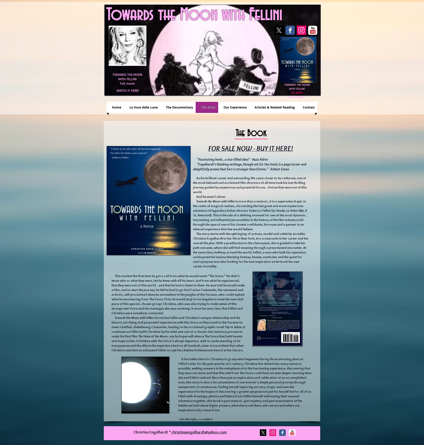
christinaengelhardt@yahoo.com (199, 432)
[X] (279, 30)
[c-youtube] (312, 30)
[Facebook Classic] (290, 30)
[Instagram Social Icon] (301, 30)
